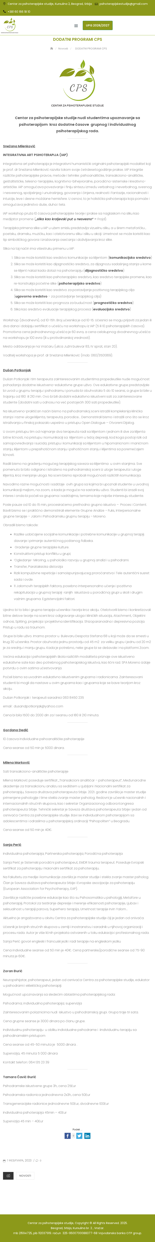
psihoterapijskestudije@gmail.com (123, 4)
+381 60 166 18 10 (19, 12)
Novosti (25, 1176)
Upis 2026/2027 (97, 25)
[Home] (52, 48)
